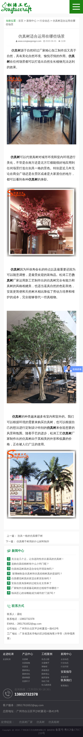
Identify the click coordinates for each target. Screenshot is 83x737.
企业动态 (65, 659)
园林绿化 (26, 674)
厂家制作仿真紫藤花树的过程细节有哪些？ (33, 588)
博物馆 (44, 667)
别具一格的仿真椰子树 (30, 536)
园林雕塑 (26, 678)
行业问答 (65, 667)
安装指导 (66, 671)
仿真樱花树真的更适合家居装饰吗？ (30, 578)
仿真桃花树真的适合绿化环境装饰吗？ (31, 569)
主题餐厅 (45, 663)
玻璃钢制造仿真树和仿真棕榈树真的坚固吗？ (35, 574)
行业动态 (45, 21)
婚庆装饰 (45, 678)
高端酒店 (45, 670)
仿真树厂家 (26, 722)
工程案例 (47, 654)
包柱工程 (45, 681)
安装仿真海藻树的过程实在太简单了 (30, 583)
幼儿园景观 (46, 685)
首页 (20, 21)
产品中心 (27, 654)
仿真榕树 (53, 722)
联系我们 (66, 680)
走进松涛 (8, 654)
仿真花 (25, 667)
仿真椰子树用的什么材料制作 (32, 541)
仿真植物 (26, 663)
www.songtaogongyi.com (29, 41)
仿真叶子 (26, 681)
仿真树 (25, 659)
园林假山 (26, 670)
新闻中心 (31, 21)
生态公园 (45, 659)
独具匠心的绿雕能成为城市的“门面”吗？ (32, 593)
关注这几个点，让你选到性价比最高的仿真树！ (36, 559)
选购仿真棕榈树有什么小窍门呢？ (28, 564)
